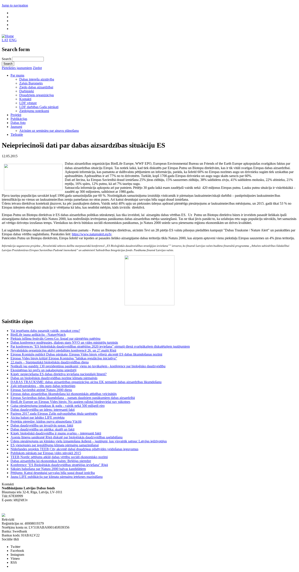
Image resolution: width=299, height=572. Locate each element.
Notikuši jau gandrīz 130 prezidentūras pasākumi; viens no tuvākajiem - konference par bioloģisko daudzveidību (88, 366)
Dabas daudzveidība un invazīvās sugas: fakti (42, 425)
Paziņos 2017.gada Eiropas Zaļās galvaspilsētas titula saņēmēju (54, 413)
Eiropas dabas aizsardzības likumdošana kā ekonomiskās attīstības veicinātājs (64, 394)
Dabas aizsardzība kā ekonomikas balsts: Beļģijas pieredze (51, 461)
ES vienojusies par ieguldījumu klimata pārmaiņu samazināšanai (55, 445)
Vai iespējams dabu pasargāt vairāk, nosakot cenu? (45, 330)
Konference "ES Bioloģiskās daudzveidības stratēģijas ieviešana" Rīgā (59, 465)
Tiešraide (17, 134)
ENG (13, 40)
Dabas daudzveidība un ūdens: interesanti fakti (43, 409)
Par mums (17, 75)
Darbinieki (26, 91)
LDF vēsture (28, 103)
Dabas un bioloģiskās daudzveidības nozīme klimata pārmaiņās (54, 378)
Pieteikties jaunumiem (17, 68)
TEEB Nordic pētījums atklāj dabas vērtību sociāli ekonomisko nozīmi (59, 457)
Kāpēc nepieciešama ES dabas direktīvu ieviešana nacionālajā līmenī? (59, 374)
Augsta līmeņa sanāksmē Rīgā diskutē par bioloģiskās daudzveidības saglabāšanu (67, 437)
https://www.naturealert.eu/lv (91, 234)
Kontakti (25, 99)
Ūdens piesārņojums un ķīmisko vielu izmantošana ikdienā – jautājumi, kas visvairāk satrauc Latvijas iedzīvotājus (89, 441)
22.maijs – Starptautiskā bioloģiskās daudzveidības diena (50, 362)
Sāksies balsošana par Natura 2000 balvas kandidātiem (48, 469)
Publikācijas (19, 119)
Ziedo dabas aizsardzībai (36, 87)
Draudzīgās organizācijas (36, 95)
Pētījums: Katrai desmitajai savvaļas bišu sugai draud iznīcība (53, 473)
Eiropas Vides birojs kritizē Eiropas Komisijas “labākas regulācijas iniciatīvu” (64, 358)
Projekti (16, 115)
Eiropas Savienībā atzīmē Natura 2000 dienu (41, 390)
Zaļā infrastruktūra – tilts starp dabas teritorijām (43, 386)
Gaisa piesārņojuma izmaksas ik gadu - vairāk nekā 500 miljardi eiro (58, 406)
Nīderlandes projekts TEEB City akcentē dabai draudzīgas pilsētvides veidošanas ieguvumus (74, 449)
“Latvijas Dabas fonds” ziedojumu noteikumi (33, 508)
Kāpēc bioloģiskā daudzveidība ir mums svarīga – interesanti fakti (56, 433)
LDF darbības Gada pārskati (38, 107)
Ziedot (37, 68)
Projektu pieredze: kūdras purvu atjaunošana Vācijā (46, 421)
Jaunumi (16, 127)
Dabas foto (18, 123)
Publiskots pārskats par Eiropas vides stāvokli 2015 (46, 453)
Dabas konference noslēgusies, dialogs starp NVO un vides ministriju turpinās (64, 342)
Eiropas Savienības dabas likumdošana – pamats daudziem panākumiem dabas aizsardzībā (73, 398)
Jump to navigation (15, 5)
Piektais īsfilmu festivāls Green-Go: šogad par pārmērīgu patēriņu (55, 338)
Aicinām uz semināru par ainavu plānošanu (49, 130)
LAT (5, 40)
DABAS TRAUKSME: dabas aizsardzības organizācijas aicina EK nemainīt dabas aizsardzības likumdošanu (86, 382)
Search (7, 59)
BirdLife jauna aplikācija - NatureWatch (38, 334)
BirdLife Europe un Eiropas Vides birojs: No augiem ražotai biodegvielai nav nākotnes (70, 402)
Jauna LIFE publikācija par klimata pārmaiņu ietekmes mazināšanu (57, 477)
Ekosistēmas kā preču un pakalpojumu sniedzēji (43, 370)
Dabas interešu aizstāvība (36, 79)
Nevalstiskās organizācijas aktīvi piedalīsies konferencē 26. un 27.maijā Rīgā (63, 350)
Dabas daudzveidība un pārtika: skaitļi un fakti (42, 429)
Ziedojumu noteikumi (34, 111)
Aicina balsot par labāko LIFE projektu (38, 417)
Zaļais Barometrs (31, 83)
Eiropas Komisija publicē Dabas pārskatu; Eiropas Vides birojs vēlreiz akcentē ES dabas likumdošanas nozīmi (86, 354)
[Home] (8, 36)
